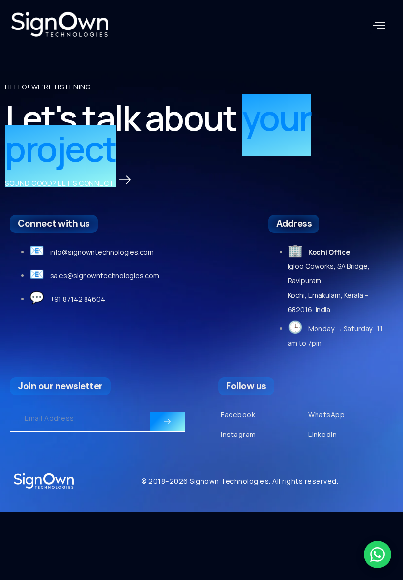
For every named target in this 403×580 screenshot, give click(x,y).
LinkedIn (322, 434)
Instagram (238, 434)
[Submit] (167, 422)
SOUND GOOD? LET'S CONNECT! (60, 183)
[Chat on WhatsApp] (377, 554)
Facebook (238, 414)
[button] (379, 25)
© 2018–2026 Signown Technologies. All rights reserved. (239, 481)
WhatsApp (326, 414)
